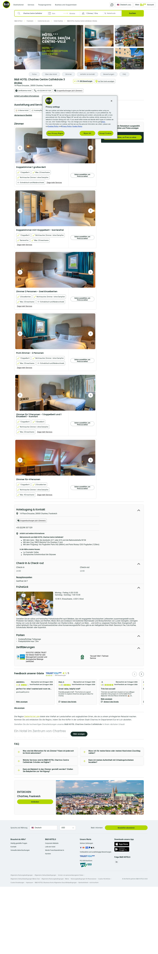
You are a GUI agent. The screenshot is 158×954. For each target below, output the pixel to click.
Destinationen (18, 5)
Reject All (87, 133)
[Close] (111, 100)
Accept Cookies (105, 133)
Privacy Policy (66, 126)
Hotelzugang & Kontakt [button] (30, 509)
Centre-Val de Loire (32, 716)
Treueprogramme (44, 5)
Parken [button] (20, 635)
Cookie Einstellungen (17, 882)
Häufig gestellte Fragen (19, 843)
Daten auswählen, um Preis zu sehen (122, 137)
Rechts (20, 147)
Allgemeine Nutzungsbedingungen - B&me (55, 879)
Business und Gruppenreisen (66, 5)
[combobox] (32, 13)
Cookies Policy (53, 126)
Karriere (48, 854)
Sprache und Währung (19, 828)
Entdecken (35, 802)
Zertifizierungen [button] (25, 647)
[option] (55, 145)
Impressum (29, 882)
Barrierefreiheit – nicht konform (88, 882)
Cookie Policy (77, 126)
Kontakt (13, 847)
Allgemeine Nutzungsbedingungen (22, 875)
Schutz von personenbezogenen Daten (70, 875)
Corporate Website (51, 843)
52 (139, 65)
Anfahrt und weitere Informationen (26, 96)
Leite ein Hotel (50, 847)
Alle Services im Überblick (23, 115)
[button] (91, 13)
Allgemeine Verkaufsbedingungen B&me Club (25, 879)
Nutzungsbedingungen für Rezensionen (83, 879)
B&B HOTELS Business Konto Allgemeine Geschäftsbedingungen (56, 882)
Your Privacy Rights (55, 133)
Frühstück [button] (22, 587)
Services (31, 5)
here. (103, 122)
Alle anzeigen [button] (19, 708)
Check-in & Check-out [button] (30, 563)
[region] (79, 117)
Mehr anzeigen (22, 702)
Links (90, 147)
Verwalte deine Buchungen (20, 850)
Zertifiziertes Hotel (24, 91)
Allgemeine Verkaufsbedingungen (45, 875)
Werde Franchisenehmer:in (54, 850)
